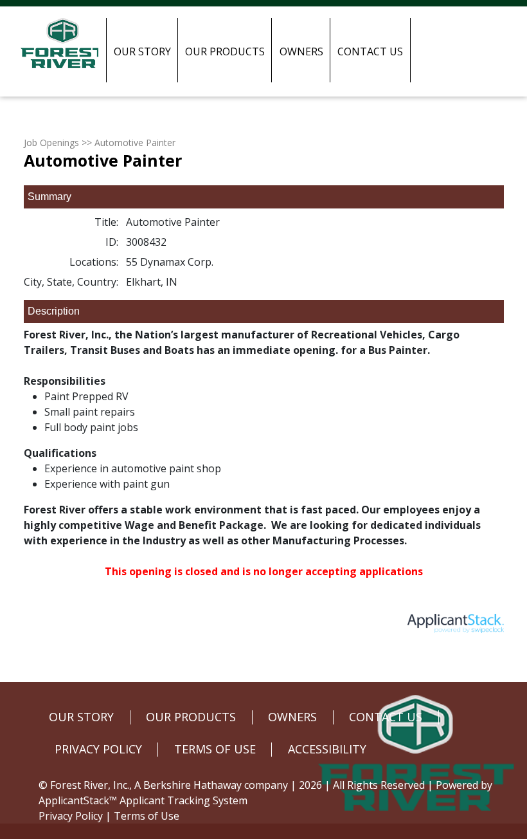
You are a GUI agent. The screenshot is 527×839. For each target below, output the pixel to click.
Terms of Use (146, 816)
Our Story (142, 51)
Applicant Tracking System (183, 800)
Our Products (225, 51)
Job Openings (51, 142)
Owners (301, 51)
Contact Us (370, 51)
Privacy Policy (71, 816)
